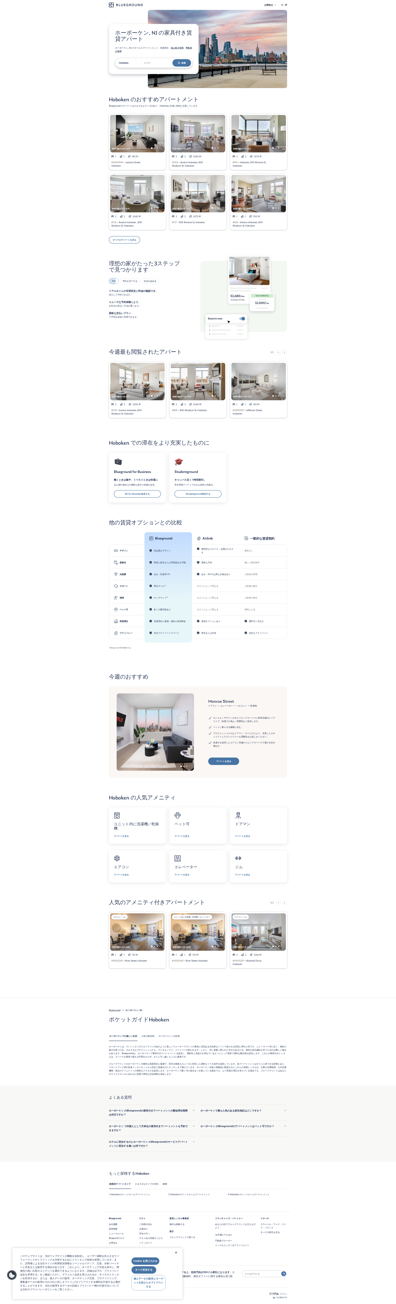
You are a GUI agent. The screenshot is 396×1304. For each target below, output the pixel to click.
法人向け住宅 (177, 47)
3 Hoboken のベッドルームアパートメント (248, 1194)
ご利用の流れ (145, 1224)
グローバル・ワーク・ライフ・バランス (273, 1226)
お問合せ (113, 1242)
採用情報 (113, 1228)
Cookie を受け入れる (145, 1261)
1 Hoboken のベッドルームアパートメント (129, 1194)
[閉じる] (176, 1252)
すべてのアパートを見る (124, 239)
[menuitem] (123, 1037)
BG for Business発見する (137, 493)
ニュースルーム (116, 1233)
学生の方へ (144, 1233)
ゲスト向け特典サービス (151, 1238)
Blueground (115, 1010)
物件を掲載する (177, 1224)
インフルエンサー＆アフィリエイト (232, 1245)
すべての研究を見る (270, 1232)
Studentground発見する (198, 493)
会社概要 (113, 1224)
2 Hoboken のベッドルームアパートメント (189, 1194)
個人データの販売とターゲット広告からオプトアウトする (148, 1282)
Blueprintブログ (116, 1238)
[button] (12, 1275)
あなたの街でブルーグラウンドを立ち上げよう (235, 1226)
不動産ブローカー (223, 1240)
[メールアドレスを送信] (283, 1273)
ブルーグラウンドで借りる (182, 1237)
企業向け (143, 1228)
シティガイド (145, 1242)
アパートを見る (223, 761)
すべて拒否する (144, 1270)
